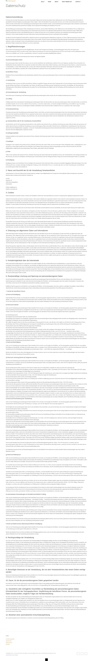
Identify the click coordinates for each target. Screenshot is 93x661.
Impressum (8, 640)
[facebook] (78, 653)
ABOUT (56, 1)
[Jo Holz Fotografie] (10, 1)
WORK (49, 1)
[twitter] (82, 653)
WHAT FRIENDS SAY (67, 1)
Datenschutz (9, 642)
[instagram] (86, 653)
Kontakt (8, 644)
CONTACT (78, 1)
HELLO (42, 1)
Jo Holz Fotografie (10, 639)
